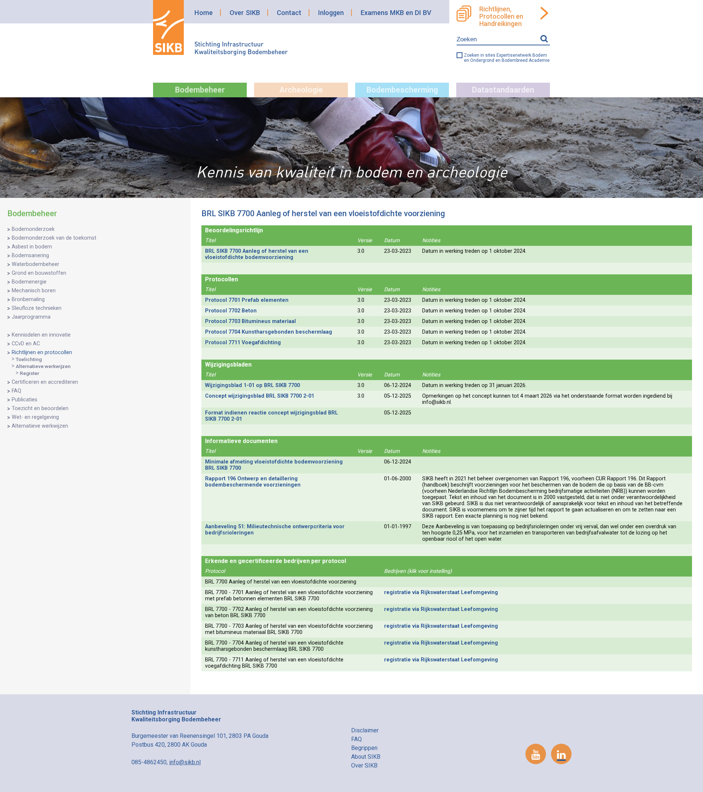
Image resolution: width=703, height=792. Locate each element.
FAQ (16, 391)
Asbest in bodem (32, 247)
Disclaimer (365, 730)
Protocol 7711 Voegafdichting (243, 342)
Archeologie (301, 89)
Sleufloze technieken (37, 308)
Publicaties (24, 400)
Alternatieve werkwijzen (43, 366)
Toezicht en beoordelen (40, 408)
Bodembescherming (402, 89)
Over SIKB (245, 12)
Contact (289, 12)
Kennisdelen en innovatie (41, 335)
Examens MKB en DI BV (396, 12)
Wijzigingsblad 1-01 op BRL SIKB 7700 (252, 385)
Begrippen (364, 747)
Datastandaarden (503, 89)
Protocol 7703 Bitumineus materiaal (250, 321)
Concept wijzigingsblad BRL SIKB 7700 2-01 (259, 396)
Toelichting (29, 359)
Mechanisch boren (34, 291)
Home (203, 12)
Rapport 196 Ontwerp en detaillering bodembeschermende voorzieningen (253, 482)
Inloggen (331, 12)
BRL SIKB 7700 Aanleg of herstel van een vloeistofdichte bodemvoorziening (256, 254)
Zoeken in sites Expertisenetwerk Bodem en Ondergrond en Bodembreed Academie (507, 58)
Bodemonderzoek (33, 229)
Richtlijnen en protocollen (42, 352)
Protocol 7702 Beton (231, 311)
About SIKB (365, 756)
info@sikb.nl (185, 762)
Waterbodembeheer (35, 264)
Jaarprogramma (31, 317)
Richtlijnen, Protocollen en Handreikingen (501, 16)
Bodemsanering (30, 255)
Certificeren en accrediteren (45, 382)
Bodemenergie (29, 282)
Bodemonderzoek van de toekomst (54, 238)
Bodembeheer (200, 89)
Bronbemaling (28, 299)
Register (29, 373)
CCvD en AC (26, 344)
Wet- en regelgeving (35, 417)
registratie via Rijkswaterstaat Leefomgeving (441, 592)
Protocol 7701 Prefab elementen (247, 300)
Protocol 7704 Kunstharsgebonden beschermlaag (268, 332)
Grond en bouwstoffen (39, 273)
